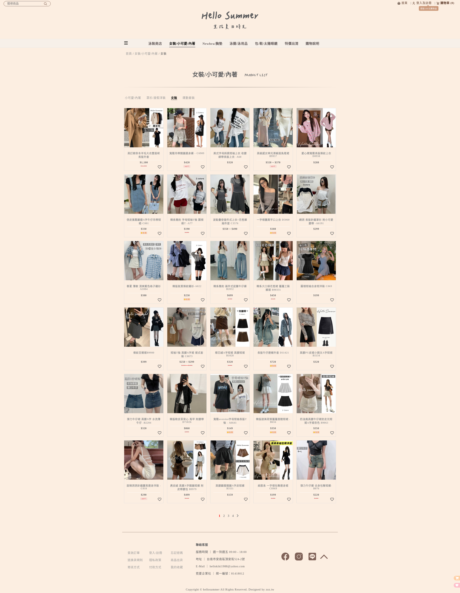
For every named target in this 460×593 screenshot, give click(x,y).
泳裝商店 (155, 43)
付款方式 (155, 567)
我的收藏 (177, 567)
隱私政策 (155, 560)
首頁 (129, 53)
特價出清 (291, 43)
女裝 (174, 97)
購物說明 (312, 43)
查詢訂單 (134, 552)
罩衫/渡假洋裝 (156, 97)
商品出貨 (177, 560)
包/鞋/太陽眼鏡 (266, 43)
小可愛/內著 (133, 97)
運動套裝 (189, 97)
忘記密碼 (177, 552)
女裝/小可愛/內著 (182, 43)
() (447, 2)
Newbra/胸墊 (212, 43)
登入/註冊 (155, 552)
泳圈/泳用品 (239, 43)
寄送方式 (134, 567)
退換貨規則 (135, 560)
